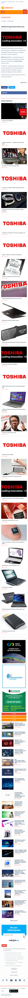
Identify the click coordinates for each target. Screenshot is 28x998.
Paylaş (4, 87)
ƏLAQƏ (2, 2)
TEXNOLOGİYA (10, 21)
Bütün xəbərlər (14, 920)
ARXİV (17, 1)
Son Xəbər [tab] (14, 713)
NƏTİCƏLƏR (14, 972)
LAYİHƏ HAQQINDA (11, 1)
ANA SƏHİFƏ (3, 1)
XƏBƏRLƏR (21, 1)
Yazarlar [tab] (14, 719)
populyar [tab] (14, 716)
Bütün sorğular (14, 975)
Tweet (12, 87)
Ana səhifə (3, 21)
